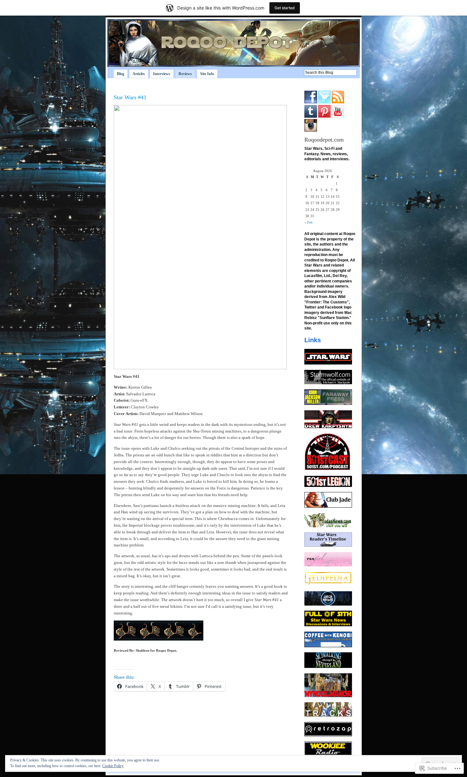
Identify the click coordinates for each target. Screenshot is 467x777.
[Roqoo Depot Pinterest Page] (324, 116)
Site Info (207, 74)
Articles (138, 74)
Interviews (161, 74)
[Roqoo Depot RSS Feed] (338, 102)
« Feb (308, 222)
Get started (284, 7)
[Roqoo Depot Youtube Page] (338, 116)
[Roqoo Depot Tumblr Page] (310, 116)
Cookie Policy (113, 766)
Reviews (185, 74)
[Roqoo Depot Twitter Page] (324, 102)
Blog (120, 74)
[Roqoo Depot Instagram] (310, 130)
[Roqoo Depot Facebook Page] (310, 102)
